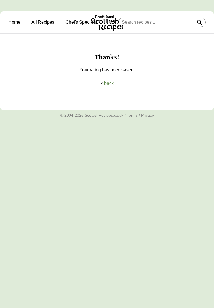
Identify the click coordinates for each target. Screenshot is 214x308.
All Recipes (42, 22)
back (109, 83)
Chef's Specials (80, 22)
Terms (132, 115)
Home (14, 22)
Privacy (147, 115)
